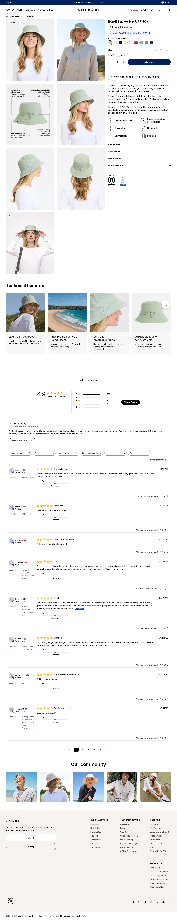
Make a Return (126, 847)
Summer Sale (96, 847)
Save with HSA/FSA (158, 851)
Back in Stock (96, 832)
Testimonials (155, 839)
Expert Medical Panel (159, 879)
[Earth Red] (136, 42)
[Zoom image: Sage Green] (30, 50)
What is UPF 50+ (157, 868)
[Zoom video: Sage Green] (30, 243)
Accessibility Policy (79, 916)
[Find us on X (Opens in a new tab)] (156, 902)
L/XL (123, 55)
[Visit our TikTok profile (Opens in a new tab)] (168, 902)
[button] (11, 10)
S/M (113, 55)
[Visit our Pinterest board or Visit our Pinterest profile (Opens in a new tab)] (149, 902)
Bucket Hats (29, 16)
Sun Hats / (19, 16)
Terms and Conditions (61, 916)
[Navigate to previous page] (69, 750)
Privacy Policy (31, 916)
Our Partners (155, 828)
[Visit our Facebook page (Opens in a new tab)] (131, 902)
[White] (131, 42)
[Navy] (151, 42)
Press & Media (156, 836)
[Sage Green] (110, 42)
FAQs (122, 828)
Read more (79, 609)
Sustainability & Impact (159, 832)
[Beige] (115, 42)
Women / (10, 16)
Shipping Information (129, 836)
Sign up (31, 846)
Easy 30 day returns (149, 76)
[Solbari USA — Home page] (88, 9)
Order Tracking (126, 839)
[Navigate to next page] (107, 750)
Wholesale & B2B (157, 843)
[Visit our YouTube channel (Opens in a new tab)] (162, 902)
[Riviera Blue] (146, 42)
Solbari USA (19, 916)
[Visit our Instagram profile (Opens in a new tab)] (137, 902)
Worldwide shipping (123, 76)
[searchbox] (18, 453)
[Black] (120, 42)
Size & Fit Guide (162, 50)
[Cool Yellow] (126, 42)
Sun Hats (94, 836)
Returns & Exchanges (129, 843)
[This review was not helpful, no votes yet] (165, 496)
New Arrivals (95, 828)
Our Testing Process (159, 875)
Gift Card (94, 843)
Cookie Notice (44, 916)
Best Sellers (95, 824)
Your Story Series (157, 883)
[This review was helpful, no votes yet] (160, 496)
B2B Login (154, 847)
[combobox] (44, 453)
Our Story (154, 824)
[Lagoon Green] (141, 42)
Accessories (95, 839)
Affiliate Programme (128, 851)
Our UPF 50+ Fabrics (159, 872)
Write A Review (130, 402)
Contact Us (125, 824)
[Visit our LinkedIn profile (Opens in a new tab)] (143, 902)
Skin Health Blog (157, 887)
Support (9, 2)
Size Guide (125, 832)
